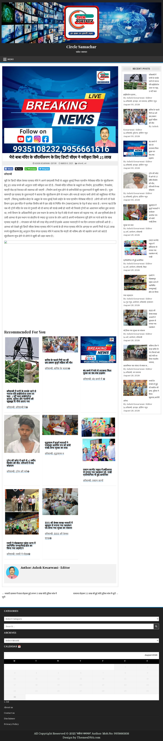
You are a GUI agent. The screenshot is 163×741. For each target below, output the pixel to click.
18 (36, 685)
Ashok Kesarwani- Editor (46, 163)
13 (81, 679)
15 (125, 679)
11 (36, 679)
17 (15, 685)
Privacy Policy (11, 724)
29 (125, 691)
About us (8, 707)
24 (15, 691)
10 (15, 679)
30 (147, 691)
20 (80, 685)
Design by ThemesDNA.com (81, 737)
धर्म (85, 163)
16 (147, 679)
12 (58, 679)
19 (58, 685)
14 (103, 679)
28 (103, 691)
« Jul (6, 702)
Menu (10, 59)
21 (103, 685)
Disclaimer (9, 718)
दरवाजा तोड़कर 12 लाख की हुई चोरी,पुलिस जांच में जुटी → (95, 593)
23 (147, 685)
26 (58, 691)
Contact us (9, 713)
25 (36, 691)
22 (125, 685)
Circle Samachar (81, 46)
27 (81, 691)
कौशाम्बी (80, 163)
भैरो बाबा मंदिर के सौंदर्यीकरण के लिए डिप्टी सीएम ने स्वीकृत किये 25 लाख (60, 157)
